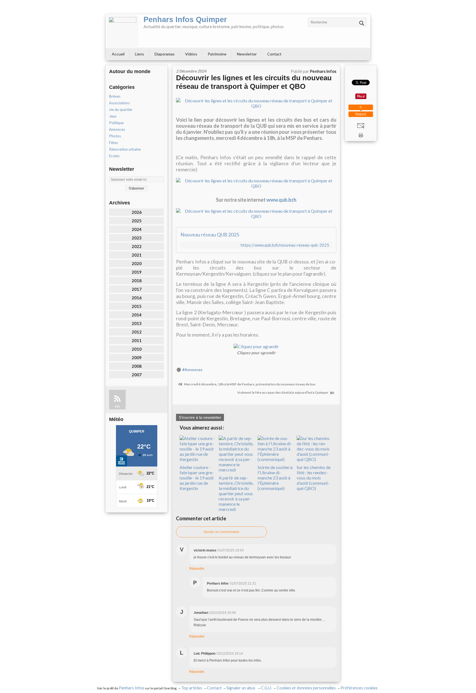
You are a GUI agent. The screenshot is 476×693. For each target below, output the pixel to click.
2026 (137, 212)
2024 (137, 229)
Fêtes (113, 142)
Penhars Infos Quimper (185, 19)
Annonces (117, 129)
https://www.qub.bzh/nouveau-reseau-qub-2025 (285, 245)
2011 (137, 340)
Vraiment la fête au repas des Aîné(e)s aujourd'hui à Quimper (283, 392)
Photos (115, 136)
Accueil (118, 54)
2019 (137, 272)
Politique (116, 123)
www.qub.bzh (281, 200)
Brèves (114, 96)
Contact (274, 54)
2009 (137, 357)
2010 (137, 348)
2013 (137, 323)
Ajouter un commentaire (221, 532)
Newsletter (247, 54)
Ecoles (114, 156)
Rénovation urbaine (125, 149)
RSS (117, 406)
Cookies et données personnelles (306, 688)
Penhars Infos (131, 688)
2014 (137, 314)
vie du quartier (120, 109)
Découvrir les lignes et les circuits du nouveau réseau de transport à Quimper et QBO (254, 82)
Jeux (113, 116)
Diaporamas (165, 54)
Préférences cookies (359, 688)
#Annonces (192, 369)
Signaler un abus (241, 688)
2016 (137, 297)
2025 (137, 220)
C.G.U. (266, 688)
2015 (137, 306)
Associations (119, 103)
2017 (137, 289)
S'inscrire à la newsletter (200, 417)
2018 (137, 280)
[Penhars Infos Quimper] (122, 30)
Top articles (191, 688)
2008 (137, 366)
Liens (139, 54)
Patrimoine (217, 54)
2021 (137, 254)
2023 (137, 237)
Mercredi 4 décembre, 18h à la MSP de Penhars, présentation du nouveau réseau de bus (249, 384)
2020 (137, 263)
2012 (137, 331)
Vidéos (191, 54)
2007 (137, 374)
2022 (137, 246)
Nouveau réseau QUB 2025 (209, 234)
